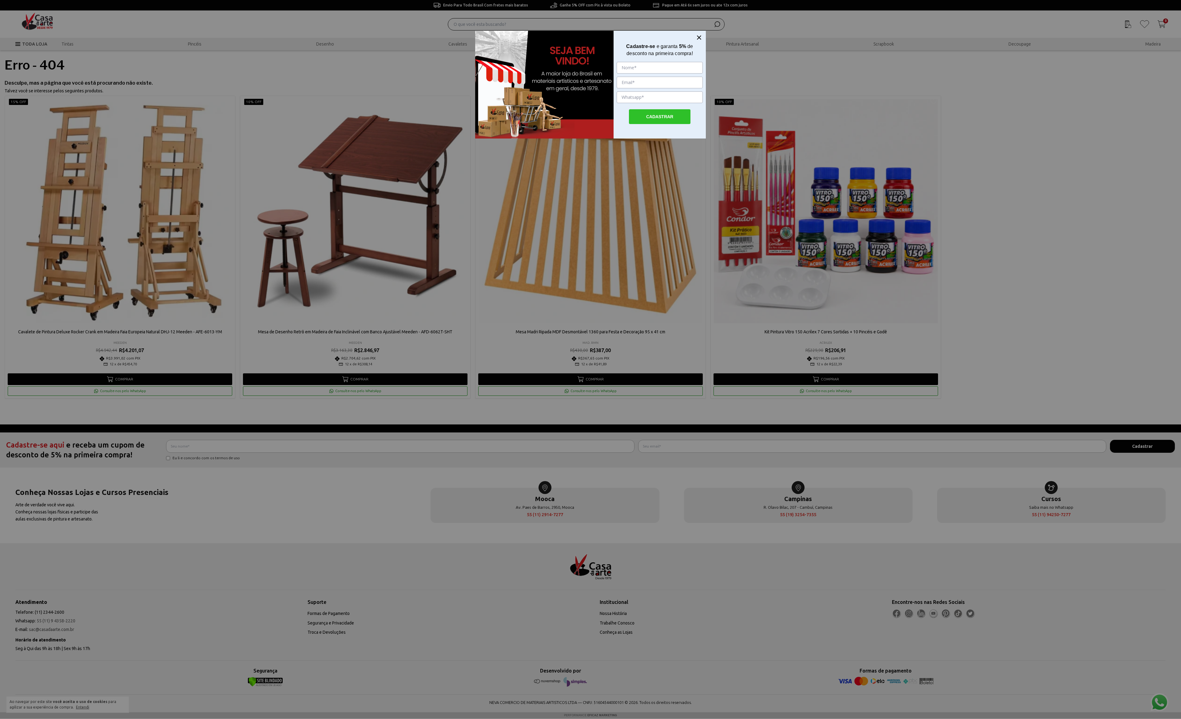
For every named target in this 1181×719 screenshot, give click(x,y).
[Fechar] (699, 37)
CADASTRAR (659, 116)
